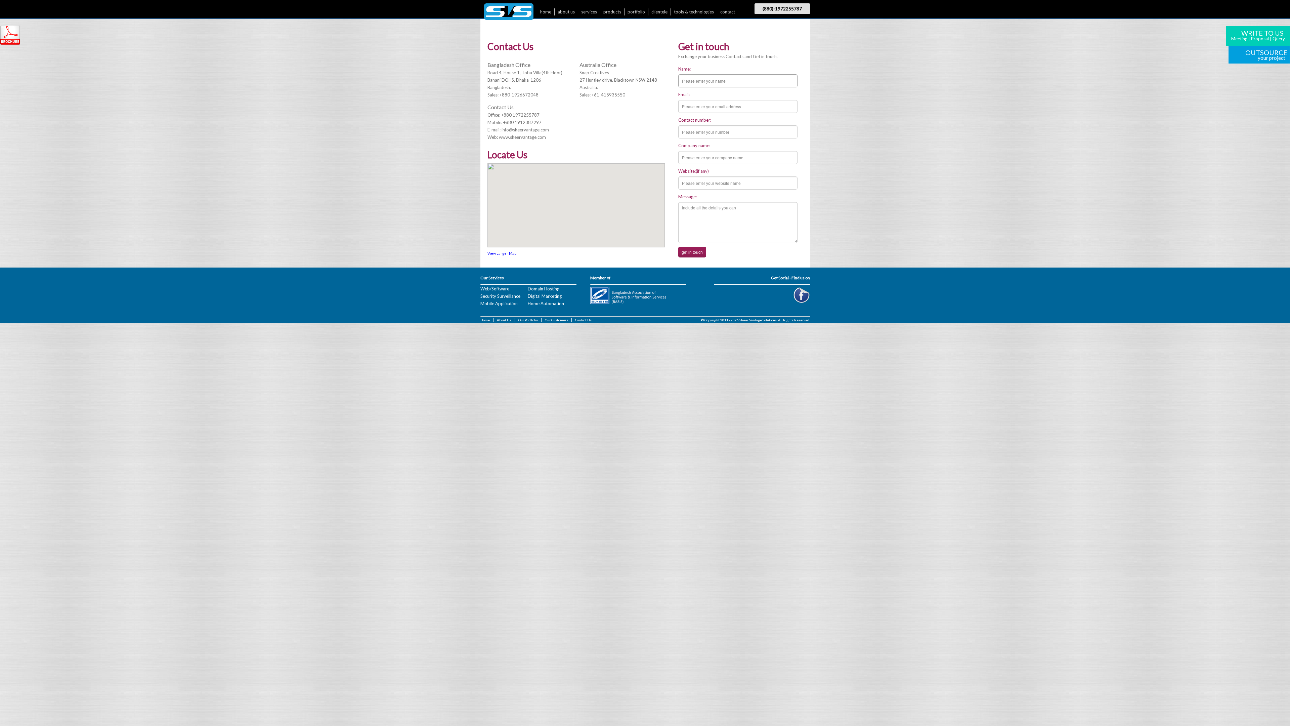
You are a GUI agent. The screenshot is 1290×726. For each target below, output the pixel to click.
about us (566, 11)
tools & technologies (694, 11)
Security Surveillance (500, 296)
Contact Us (583, 320)
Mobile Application (499, 303)
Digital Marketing (545, 296)
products (612, 11)
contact (727, 11)
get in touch (692, 252)
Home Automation (546, 303)
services (589, 11)
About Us (504, 320)
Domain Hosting (543, 288)
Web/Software (494, 288)
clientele (659, 11)
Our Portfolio (528, 320)
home (545, 11)
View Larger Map (502, 253)
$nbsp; (509, 13)
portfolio (636, 11)
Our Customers (556, 320)
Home (485, 320)
